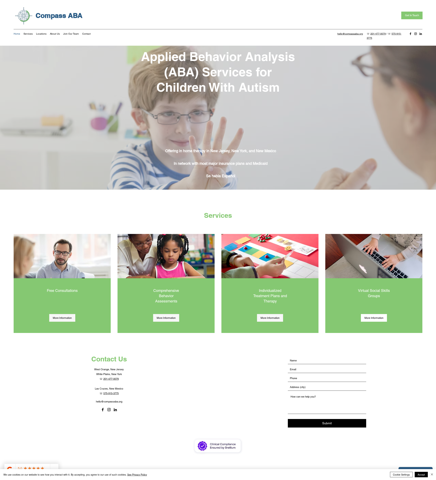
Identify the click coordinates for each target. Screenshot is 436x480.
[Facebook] (410, 33)
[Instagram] (415, 33)
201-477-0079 (378, 33)
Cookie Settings (401, 474)
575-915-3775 (111, 393)
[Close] (432, 474)
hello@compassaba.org (109, 401)
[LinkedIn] (420, 33)
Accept (421, 474)
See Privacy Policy (137, 474)
